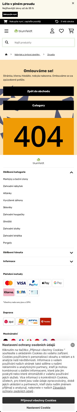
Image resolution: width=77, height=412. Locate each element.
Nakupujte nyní (10, 14)
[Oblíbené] (61, 31)
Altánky (7, 193)
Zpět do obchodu (38, 91)
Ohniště (7, 221)
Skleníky (7, 207)
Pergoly (7, 242)
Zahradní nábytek (13, 186)
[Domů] (10, 54)
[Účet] (52, 31)
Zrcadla (51, 54)
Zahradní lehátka (12, 235)
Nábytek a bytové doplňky (27, 54)
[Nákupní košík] (71, 31)
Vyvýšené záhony (13, 200)
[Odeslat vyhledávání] (6, 42)
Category (38, 105)
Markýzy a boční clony (15, 179)
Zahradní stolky (11, 228)
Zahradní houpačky (13, 214)
